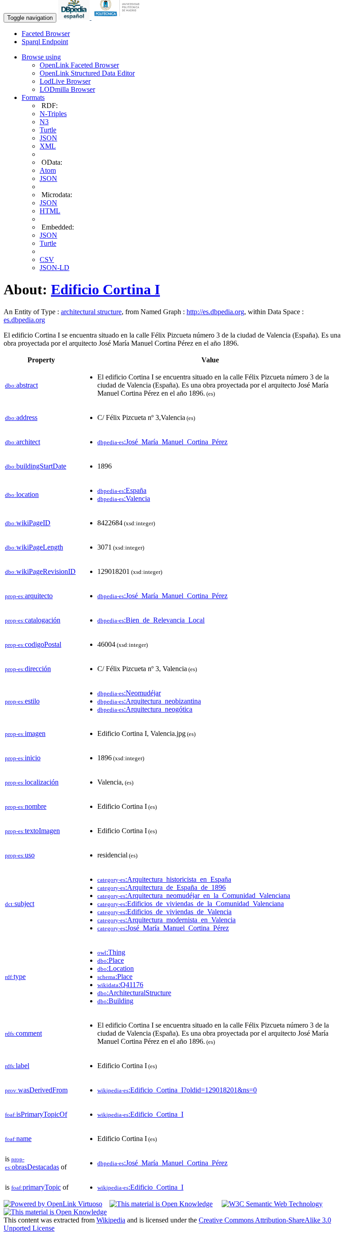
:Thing (111, 952)
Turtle (48, 130)
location (22, 494)
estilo (22, 701)
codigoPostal (33, 644)
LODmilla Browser (67, 89)
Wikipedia (110, 1220)
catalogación (32, 620)
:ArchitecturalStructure (134, 993)
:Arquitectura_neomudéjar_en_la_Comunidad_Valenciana (193, 895)
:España (121, 490)
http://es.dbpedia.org (215, 312)
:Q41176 (120, 984)
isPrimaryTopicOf (36, 1114)
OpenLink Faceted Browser (79, 65)
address (21, 417)
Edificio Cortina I (105, 289)
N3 (44, 122)
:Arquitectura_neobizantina (149, 701)
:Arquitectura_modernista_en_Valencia (166, 920)
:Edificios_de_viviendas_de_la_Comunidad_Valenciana (190, 903)
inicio (23, 758)
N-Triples (53, 113)
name (18, 1138)
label (17, 1065)
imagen (25, 733)
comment (23, 1033)
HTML (50, 211)
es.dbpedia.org (24, 320)
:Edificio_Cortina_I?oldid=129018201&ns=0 (177, 1090)
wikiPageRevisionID (40, 571)
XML (48, 146)
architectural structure (91, 312)
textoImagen (32, 831)
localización (32, 782)
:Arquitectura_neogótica (144, 709)
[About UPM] (118, 17)
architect (22, 442)
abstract (21, 385)
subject (19, 903)
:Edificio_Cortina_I (140, 1114)
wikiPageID (27, 523)
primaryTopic (36, 1187)
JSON (48, 138)
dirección (28, 668)
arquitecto (29, 596)
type (15, 976)
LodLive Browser (65, 81)
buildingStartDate (35, 466)
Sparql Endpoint (45, 41)
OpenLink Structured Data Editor (87, 73)
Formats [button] (33, 97)
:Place (110, 960)
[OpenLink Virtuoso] (53, 1204)
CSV (47, 259)
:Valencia (123, 498)
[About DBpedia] (74, 17)
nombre (25, 806)
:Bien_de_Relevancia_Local (151, 620)
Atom (48, 170)
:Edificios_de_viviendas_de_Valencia (164, 912)
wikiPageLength (34, 547)
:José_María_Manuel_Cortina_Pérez (162, 442)
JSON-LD (54, 267)
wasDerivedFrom (36, 1090)
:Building (115, 1001)
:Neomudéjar (129, 693)
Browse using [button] (41, 57)
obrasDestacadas (32, 1163)
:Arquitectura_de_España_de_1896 (161, 887)
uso (20, 855)
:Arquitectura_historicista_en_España (164, 879)
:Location (115, 968)
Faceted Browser (46, 33)
